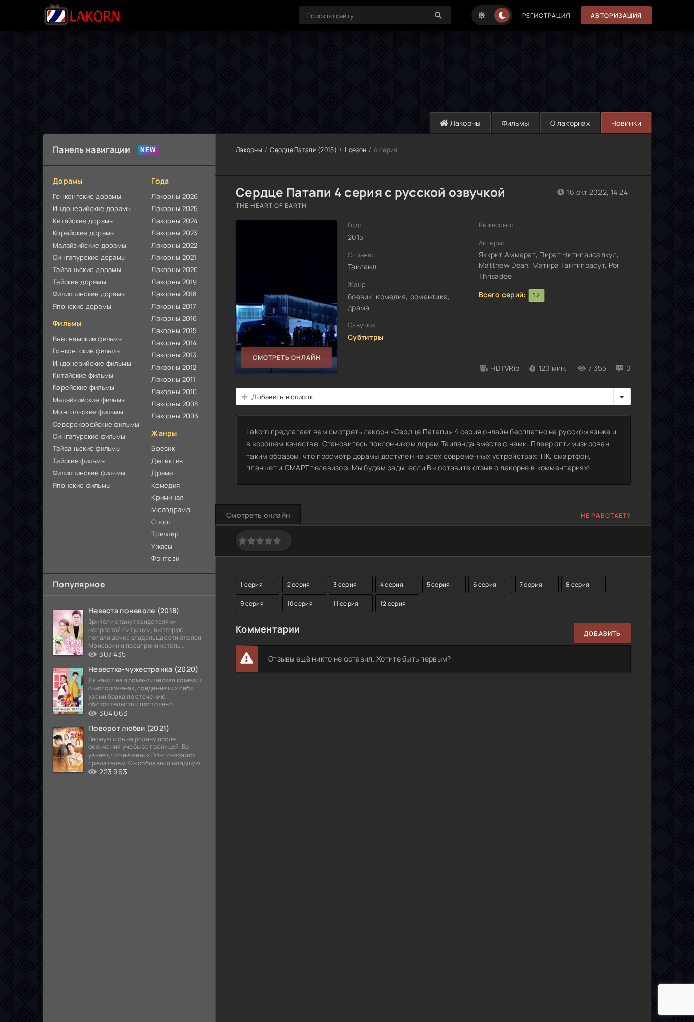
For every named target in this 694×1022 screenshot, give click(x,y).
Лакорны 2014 (174, 342)
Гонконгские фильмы (87, 350)
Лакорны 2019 (174, 281)
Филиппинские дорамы (89, 293)
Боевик (163, 448)
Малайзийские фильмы (89, 399)
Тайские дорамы (79, 281)
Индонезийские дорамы (92, 208)
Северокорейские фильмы (96, 424)
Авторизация (616, 15)
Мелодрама (170, 509)
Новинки (626, 123)
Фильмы (515, 123)
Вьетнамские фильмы (88, 338)
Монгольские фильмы (88, 411)
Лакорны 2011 (173, 379)
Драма (162, 472)
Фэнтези (165, 558)
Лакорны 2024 (174, 220)
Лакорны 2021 (173, 257)
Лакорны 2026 (174, 196)
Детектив (167, 460)
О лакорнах (570, 123)
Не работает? (606, 515)
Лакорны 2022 (174, 245)
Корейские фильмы (83, 387)
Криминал (167, 497)
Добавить (602, 633)
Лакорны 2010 (174, 391)
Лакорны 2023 (174, 232)
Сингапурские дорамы (89, 257)
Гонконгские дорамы (87, 196)
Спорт (161, 521)
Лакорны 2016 (174, 318)
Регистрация (546, 15)
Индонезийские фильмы (92, 363)
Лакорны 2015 (174, 330)
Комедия (165, 485)
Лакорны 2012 (173, 367)
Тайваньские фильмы (87, 448)
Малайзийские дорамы (90, 245)
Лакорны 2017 (173, 306)
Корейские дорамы (84, 232)
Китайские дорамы (83, 220)
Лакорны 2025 (174, 208)
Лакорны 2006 (174, 415)
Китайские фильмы (83, 375)
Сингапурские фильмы (89, 436)
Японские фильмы (82, 485)
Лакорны (464, 123)
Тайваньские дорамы (87, 269)
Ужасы (161, 546)
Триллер (165, 533)
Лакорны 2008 (174, 403)
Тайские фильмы (79, 460)
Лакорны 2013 (173, 354)
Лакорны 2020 (174, 269)
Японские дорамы (82, 306)
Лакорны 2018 (174, 293)
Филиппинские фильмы (89, 472)
